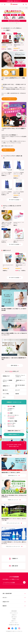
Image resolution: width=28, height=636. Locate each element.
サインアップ (24, 582)
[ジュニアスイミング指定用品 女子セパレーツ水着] (7, 185)
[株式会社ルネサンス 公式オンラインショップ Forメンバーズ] (14, 4)
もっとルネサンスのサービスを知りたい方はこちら (14, 445)
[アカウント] (23, 4)
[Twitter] (16, 628)
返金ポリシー (14, 620)
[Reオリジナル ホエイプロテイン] (8, 258)
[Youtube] (9, 628)
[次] (18, 23)
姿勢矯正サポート (6, 385)
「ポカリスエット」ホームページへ (13, 546)
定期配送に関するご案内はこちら (14, 430)
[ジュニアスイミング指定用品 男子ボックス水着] (19, 185)
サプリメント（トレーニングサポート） (20, 376)
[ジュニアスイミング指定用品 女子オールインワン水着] (19, 165)
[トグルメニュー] (2, 4)
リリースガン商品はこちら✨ (9, 98)
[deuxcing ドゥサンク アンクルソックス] (19, 215)
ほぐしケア (17, 390)
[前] (10, 23)
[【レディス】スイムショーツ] (19, 233)
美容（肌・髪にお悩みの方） (20, 386)
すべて (4, 397)
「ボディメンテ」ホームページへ (13, 523)
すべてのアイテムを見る (14, 199)
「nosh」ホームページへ (12, 499)
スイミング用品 (6, 393)
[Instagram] (19, 628)
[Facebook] (12, 628)
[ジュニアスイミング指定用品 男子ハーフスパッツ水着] (7, 165)
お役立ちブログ (7, 287)
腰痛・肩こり (5, 390)
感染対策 (17, 393)
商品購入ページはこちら (8, 149)
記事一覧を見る (14, 365)
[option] (14, 15)
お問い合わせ (14, 616)
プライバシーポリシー (14, 622)
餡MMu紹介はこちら (12, 475)
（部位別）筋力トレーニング (20, 381)
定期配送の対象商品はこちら (14, 434)
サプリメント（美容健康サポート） (7, 381)
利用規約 (14, 618)
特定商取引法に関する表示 (14, 624)
